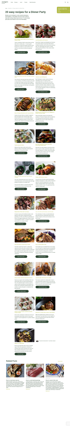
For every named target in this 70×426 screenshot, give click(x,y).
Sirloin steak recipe (21, 321)
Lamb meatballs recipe (42, 52)
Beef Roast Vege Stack (42, 155)
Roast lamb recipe (20, 256)
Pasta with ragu (20, 354)
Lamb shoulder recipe (42, 221)
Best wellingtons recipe (42, 91)
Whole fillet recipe (41, 123)
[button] (35, 361)
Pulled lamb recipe (42, 256)
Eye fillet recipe (20, 223)
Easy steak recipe (41, 189)
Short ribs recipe (20, 89)
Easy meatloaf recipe (21, 123)
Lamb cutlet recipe (21, 152)
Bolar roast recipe (20, 188)
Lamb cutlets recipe (21, 52)
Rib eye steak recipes (21, 291)
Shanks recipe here (42, 321)
